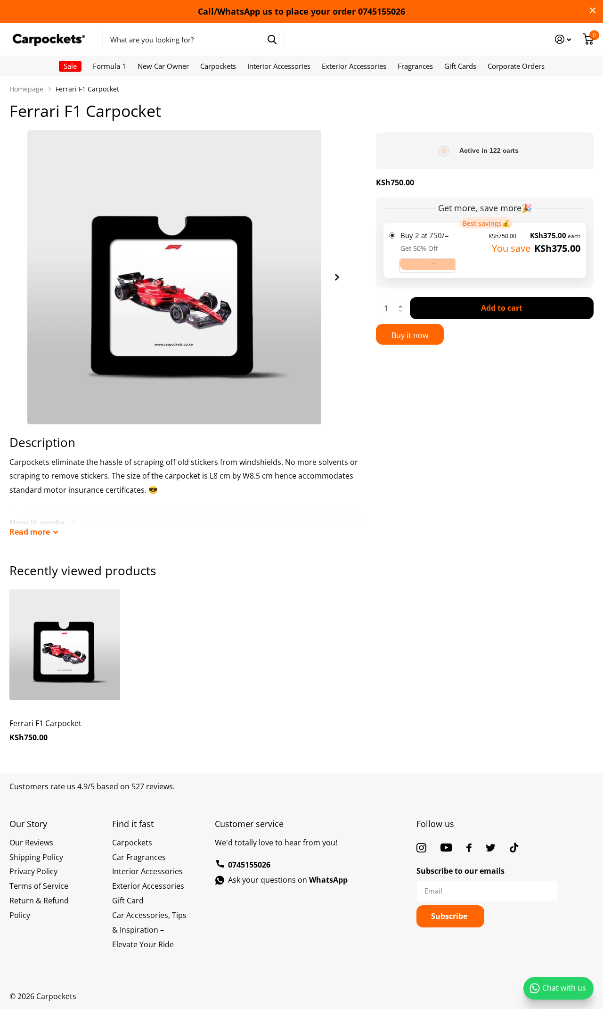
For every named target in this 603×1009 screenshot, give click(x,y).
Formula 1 (109, 66)
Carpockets (218, 66)
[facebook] (469, 847)
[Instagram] (421, 847)
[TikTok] (514, 847)
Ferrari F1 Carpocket (45, 723)
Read (29, 532)
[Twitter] (491, 847)
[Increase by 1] (402, 300)
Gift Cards (460, 66)
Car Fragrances (139, 857)
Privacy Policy (33, 871)
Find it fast (133, 823)
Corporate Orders (516, 66)
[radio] (484, 250)
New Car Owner (163, 66)
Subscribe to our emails (460, 871)
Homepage (26, 88)
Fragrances (415, 66)
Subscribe (450, 916)
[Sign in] (563, 39)
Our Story (28, 823)
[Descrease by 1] (402, 316)
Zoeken (272, 39)
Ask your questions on (288, 880)
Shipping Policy (36, 857)
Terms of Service (38, 886)
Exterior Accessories (354, 66)
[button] (337, 277)
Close (592, 10)
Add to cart (501, 308)
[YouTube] (446, 847)
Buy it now (409, 335)
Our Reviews (31, 842)
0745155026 (249, 865)
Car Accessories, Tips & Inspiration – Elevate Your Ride (149, 930)
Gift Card (128, 900)
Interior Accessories (278, 66)
